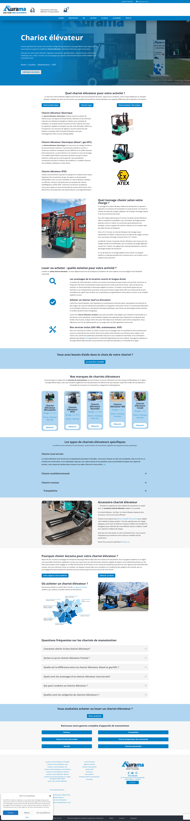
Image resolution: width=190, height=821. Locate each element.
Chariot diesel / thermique (129, 105)
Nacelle (67, 746)
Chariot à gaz (86, 105)
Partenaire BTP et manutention (89, 777)
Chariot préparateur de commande (133, 739)
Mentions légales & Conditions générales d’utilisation (85, 818)
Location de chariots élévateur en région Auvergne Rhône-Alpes (57, 777)
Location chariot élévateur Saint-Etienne (57, 769)
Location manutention (89, 767)
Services (128, 18)
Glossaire (133, 818)
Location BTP (89, 769)
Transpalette (133, 732)
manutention (58, 53)
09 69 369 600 (128, 1)
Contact (121, 818)
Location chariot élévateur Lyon (57, 764)
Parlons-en (125, 542)
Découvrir (50, 427)
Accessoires (117, 18)
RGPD (27, 817)
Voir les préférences (43, 813)
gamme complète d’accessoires (127, 519)
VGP (87, 338)
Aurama (61, 18)
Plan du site (57, 818)
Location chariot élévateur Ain (57, 767)
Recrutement (89, 774)
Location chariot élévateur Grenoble (57, 762)
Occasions (89, 772)
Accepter (11, 813)
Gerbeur (66, 732)
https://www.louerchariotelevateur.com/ (57, 802)
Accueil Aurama (89, 762)
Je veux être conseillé (95, 362)
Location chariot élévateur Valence (57, 774)
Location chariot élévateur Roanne (57, 772)
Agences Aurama (89, 764)
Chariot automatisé (133, 746)
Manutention (73, 18)
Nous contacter (95, 716)
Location (93, 18)
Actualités (89, 779)
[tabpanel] (95, 382)
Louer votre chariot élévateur (57, 781)
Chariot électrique (50, 105)
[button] (50, 796)
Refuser (26, 813)
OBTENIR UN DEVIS (31, 72)
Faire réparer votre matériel (55, 575)
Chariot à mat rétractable (66, 739)
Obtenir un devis (107, 575)
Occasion (104, 18)
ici (104, 464)
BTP (84, 18)
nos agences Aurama (80, 587)
